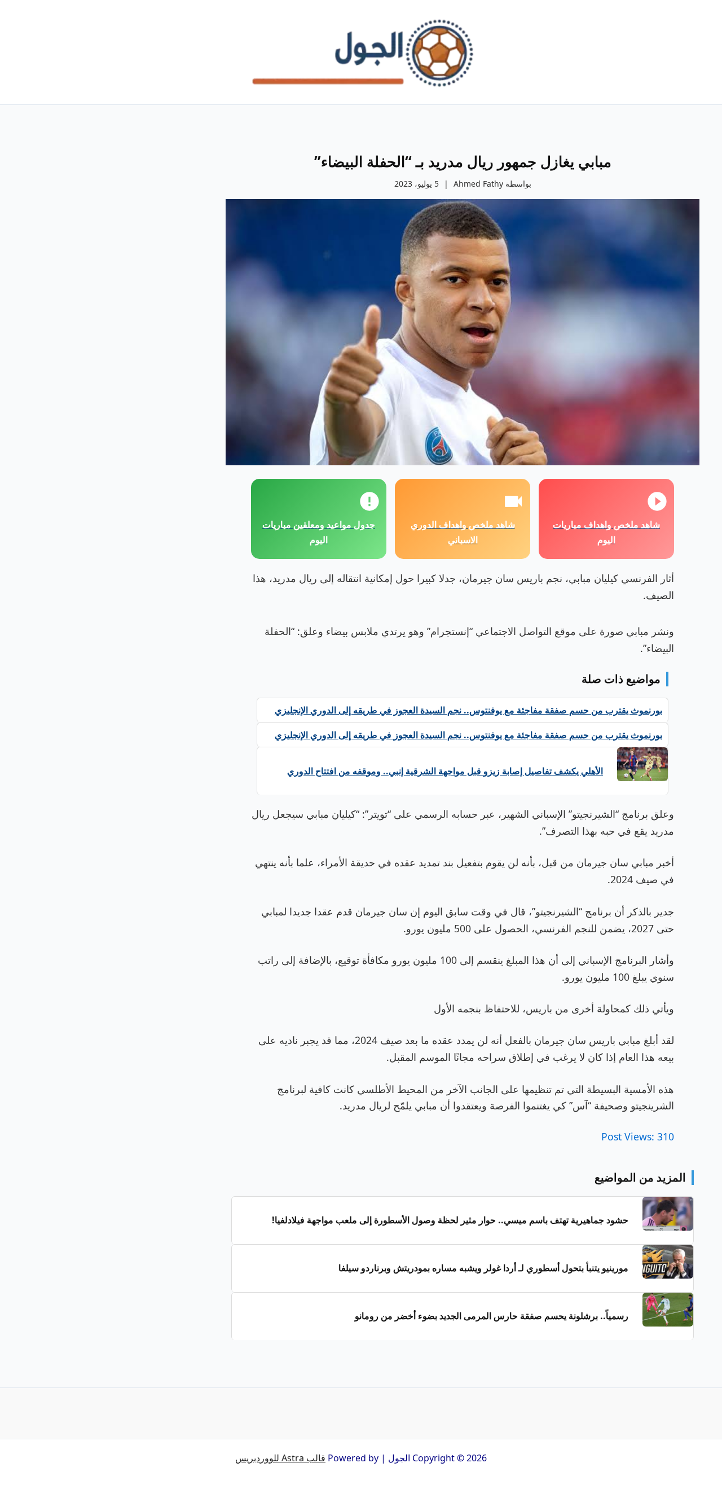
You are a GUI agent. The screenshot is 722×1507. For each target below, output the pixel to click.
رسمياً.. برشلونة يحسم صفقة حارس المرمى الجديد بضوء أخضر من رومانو (491, 1316)
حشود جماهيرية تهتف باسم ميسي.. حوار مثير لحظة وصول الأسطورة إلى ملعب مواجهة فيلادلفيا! (450, 1220)
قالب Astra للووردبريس (280, 1458)
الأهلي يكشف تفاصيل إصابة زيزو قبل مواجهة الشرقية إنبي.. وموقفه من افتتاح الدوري (445, 771)
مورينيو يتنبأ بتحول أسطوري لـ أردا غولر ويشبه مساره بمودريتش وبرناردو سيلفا (483, 1268)
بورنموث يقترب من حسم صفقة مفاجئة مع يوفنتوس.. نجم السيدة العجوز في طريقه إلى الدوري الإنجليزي (468, 710)
